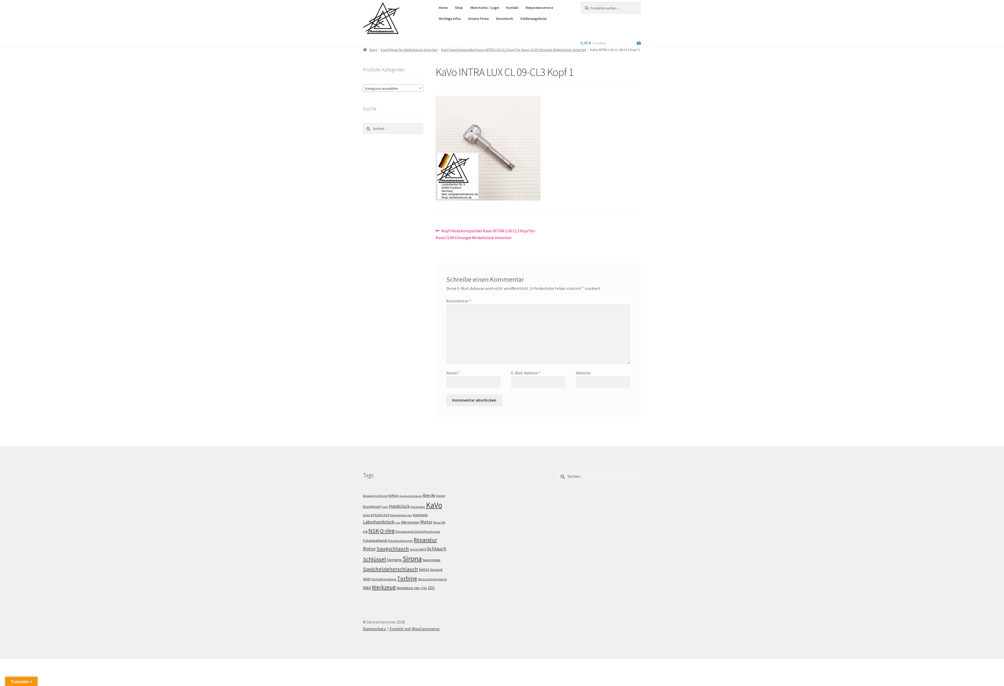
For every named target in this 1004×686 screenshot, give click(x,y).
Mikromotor (410, 522)
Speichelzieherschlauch (390, 569)
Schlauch (436, 549)
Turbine (407, 578)
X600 (417, 588)
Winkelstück (404, 588)
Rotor (369, 549)
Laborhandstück (378, 522)
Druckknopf (372, 506)
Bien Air (429, 495)
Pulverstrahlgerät (375, 540)
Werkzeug (384, 587)
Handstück (399, 506)
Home (443, 7)
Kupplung (420, 515)
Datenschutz (374, 628)
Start (373, 49)
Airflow (393, 495)
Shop (459, 7)
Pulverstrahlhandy (400, 541)
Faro (384, 507)
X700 (424, 588)
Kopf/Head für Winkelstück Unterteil (409, 49)
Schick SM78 (418, 549)
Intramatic (417, 507)
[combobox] (393, 88)
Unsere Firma (478, 18)
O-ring (387, 530)
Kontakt (512, 7)
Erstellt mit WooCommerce (415, 628)
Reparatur (425, 539)
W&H (367, 587)
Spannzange (431, 560)
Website (583, 372)
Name (453, 372)
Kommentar (458, 300)
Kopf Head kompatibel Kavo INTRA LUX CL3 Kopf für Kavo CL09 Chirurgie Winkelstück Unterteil (513, 49)
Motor (426, 522)
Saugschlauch (392, 548)
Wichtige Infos (450, 18)
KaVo (434, 505)
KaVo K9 (368, 515)
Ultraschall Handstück (432, 579)
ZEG (431, 587)
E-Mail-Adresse (526, 372)
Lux (397, 522)
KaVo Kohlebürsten (401, 515)
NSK (373, 530)
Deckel (440, 496)
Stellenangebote (533, 18)
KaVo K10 (382, 515)
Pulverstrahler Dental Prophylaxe (417, 531)
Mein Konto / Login (484, 7)
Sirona (412, 558)
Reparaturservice (539, 7)
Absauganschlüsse (375, 496)
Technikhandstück (383, 579)
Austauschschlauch (411, 496)
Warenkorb (504, 18)
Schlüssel (374, 559)
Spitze (424, 569)
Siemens (394, 559)
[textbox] (393, 88)
